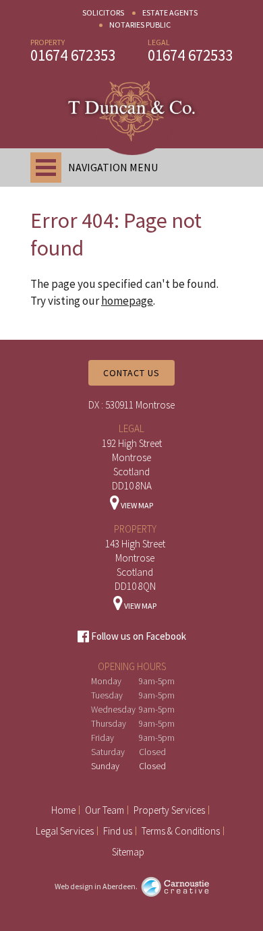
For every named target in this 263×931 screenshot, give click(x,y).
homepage (127, 300)
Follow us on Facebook (137, 636)
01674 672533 (190, 55)
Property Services (169, 810)
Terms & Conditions (181, 831)
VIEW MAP (136, 505)
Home (63, 810)
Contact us (131, 373)
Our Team (104, 810)
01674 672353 (72, 55)
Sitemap (128, 851)
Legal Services (65, 831)
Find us (117, 831)
